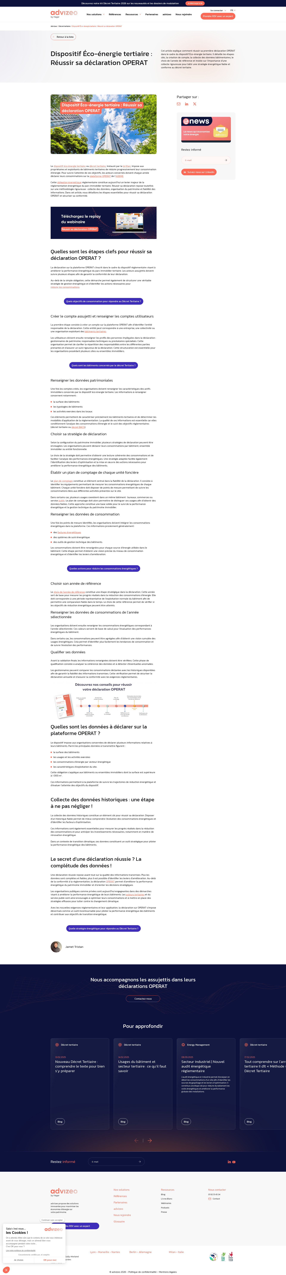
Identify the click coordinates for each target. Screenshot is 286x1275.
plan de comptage (63, 480)
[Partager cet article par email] (178, 104)
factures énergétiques (69, 532)
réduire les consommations (65, 287)
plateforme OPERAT (100, 176)
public (62, 500)
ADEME (119, 176)
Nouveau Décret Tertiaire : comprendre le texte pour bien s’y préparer (80, 1066)
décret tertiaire (98, 166)
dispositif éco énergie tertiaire (70, 166)
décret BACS (78, 427)
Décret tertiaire (64, 26)
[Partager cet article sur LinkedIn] (186, 104)
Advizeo (54, 26)
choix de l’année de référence (69, 592)
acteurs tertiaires (135, 894)
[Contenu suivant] (150, 1140)
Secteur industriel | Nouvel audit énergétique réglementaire (202, 1066)
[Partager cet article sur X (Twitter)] (194, 104)
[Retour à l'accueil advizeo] (64, 14)
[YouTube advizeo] (233, 1162)
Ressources (167, 1190)
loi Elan (127, 166)
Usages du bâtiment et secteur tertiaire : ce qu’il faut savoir (142, 1066)
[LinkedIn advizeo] (229, 1161)
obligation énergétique (69, 182)
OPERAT (110, 881)
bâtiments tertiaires (95, 331)
